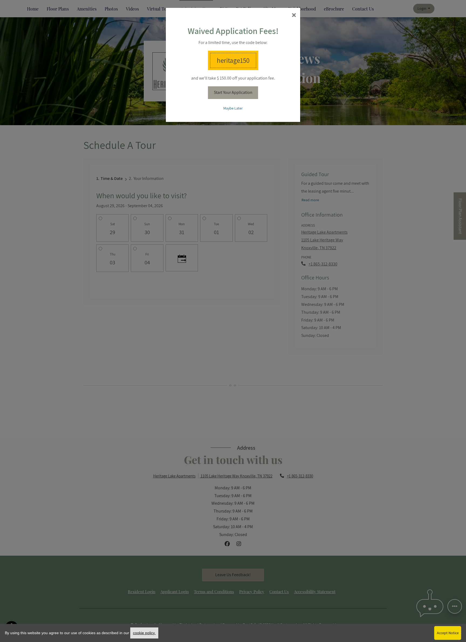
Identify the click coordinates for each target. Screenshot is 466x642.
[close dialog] (294, 15)
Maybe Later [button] (233, 108)
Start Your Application (233, 92)
